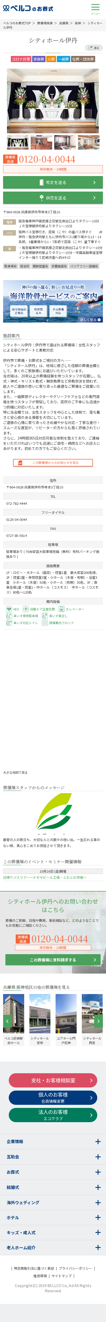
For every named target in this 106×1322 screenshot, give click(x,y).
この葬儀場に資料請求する (53, 959)
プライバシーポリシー (75, 1268)
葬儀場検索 (45, 23)
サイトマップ (61, 1275)
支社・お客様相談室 (53, 1080)
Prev (7, 1021)
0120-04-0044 (47, 158)
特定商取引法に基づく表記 (34, 1268)
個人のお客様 (53, 1097)
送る (96, 48)
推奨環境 (40, 1275)
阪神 (78, 23)
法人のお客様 (53, 1114)
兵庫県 (63, 23)
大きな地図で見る (16, 772)
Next (98, 1021)
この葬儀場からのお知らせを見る (55, 462)
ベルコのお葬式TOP (17, 23)
